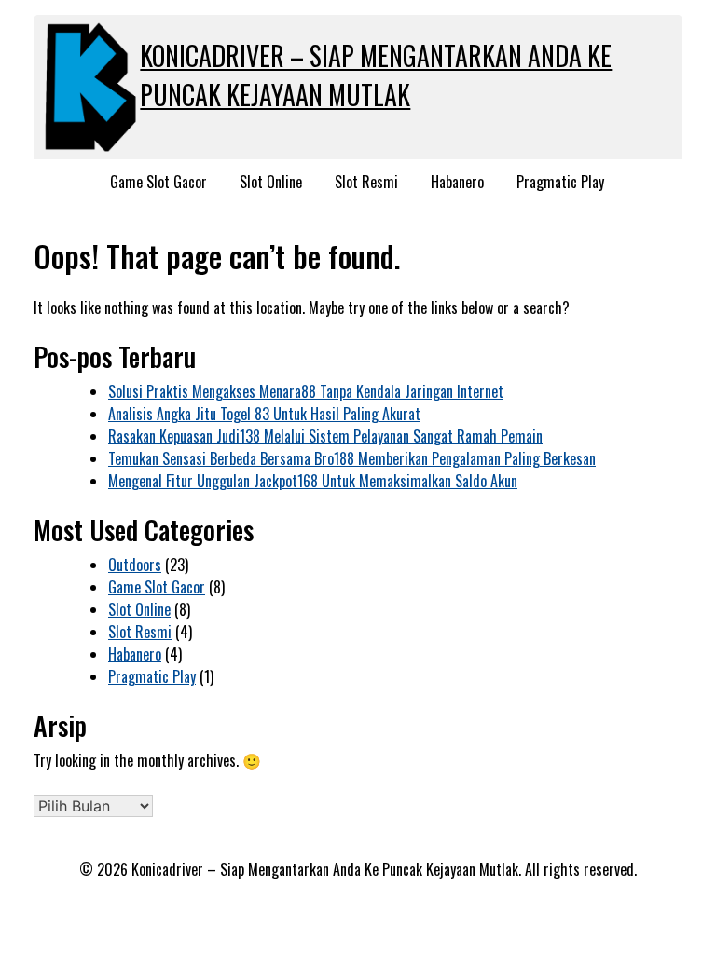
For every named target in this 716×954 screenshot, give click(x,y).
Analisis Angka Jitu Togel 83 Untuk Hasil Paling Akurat (264, 413)
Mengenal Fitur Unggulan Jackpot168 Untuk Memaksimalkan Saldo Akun (312, 481)
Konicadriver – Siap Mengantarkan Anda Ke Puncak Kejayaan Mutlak (376, 75)
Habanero (457, 181)
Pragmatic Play (560, 181)
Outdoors (134, 564)
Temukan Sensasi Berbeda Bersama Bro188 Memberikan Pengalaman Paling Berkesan (352, 458)
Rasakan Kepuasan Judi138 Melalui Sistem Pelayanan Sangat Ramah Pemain (325, 436)
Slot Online (271, 181)
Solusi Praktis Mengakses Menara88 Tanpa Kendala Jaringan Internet (305, 391)
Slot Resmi (366, 181)
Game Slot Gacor (158, 181)
